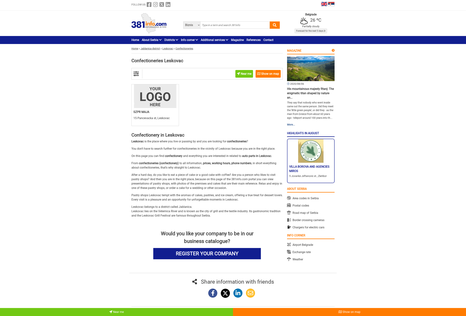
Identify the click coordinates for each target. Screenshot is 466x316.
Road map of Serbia (305, 213)
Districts (170, 40)
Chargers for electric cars (308, 227)
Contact (268, 40)
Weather (298, 259)
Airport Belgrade (303, 245)
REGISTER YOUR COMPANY (207, 254)
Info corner (188, 40)
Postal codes (301, 205)
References (253, 40)
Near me (118, 312)
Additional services (213, 40)
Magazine (237, 40)
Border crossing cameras (308, 220)
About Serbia (150, 40)
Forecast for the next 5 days (310, 31)
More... (291, 124)
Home (135, 40)
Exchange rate (302, 252)
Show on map (351, 312)
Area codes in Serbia (306, 198)
